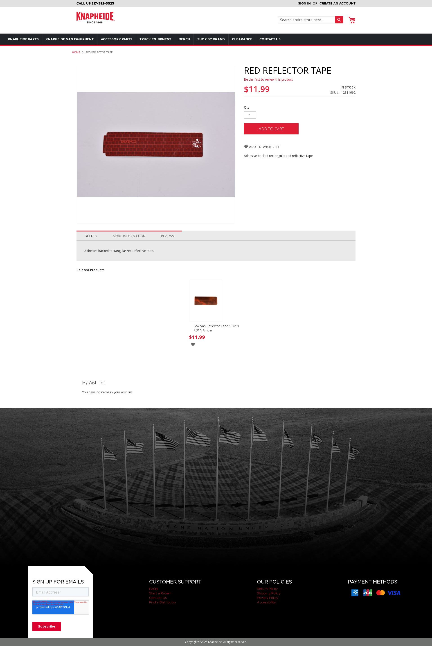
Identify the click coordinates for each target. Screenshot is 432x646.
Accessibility (266, 602)
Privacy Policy (267, 598)
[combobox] (308, 19)
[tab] (90, 235)
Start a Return (160, 593)
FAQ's (153, 589)
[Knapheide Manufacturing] (95, 20)
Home (76, 52)
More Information (129, 236)
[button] (193, 344)
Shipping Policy (268, 593)
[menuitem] (23, 39)
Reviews (167, 236)
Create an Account (338, 3)
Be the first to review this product (268, 79)
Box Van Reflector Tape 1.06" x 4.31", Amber (216, 328)
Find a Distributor (162, 602)
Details (90, 236)
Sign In (304, 3)
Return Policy (267, 589)
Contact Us (158, 598)
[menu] (153, 39)
